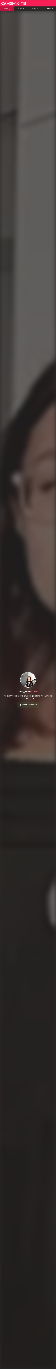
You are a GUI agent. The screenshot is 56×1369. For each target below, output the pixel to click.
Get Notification (29, 704)
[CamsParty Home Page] (13, 3)
